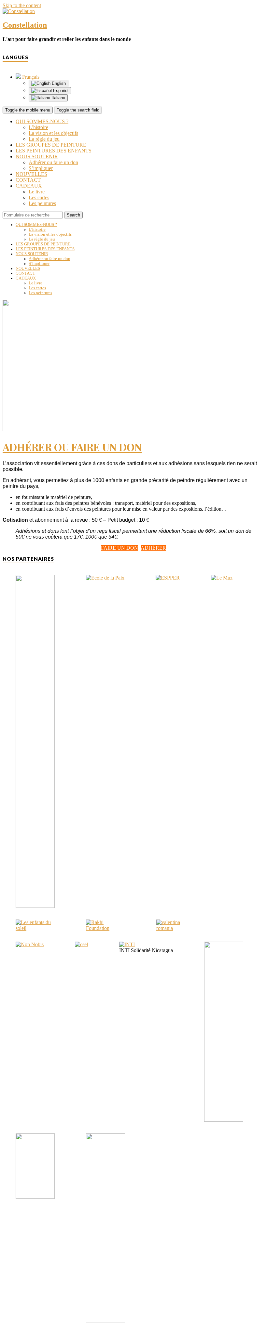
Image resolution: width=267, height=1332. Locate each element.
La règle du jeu (44, 139)
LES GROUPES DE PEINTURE (51, 145)
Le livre (37, 191)
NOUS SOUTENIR (37, 156)
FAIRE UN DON (119, 548)
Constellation (25, 25)
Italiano (57, 97)
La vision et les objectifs (53, 133)
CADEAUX (29, 186)
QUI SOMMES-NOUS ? (42, 121)
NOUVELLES (31, 174)
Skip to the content (22, 5)
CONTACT (28, 180)
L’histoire (38, 127)
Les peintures (42, 203)
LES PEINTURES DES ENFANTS (53, 150)
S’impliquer (41, 168)
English (58, 83)
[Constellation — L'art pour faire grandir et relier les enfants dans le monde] (19, 11)
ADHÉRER (153, 548)
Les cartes (39, 197)
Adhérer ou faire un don (53, 162)
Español (60, 90)
